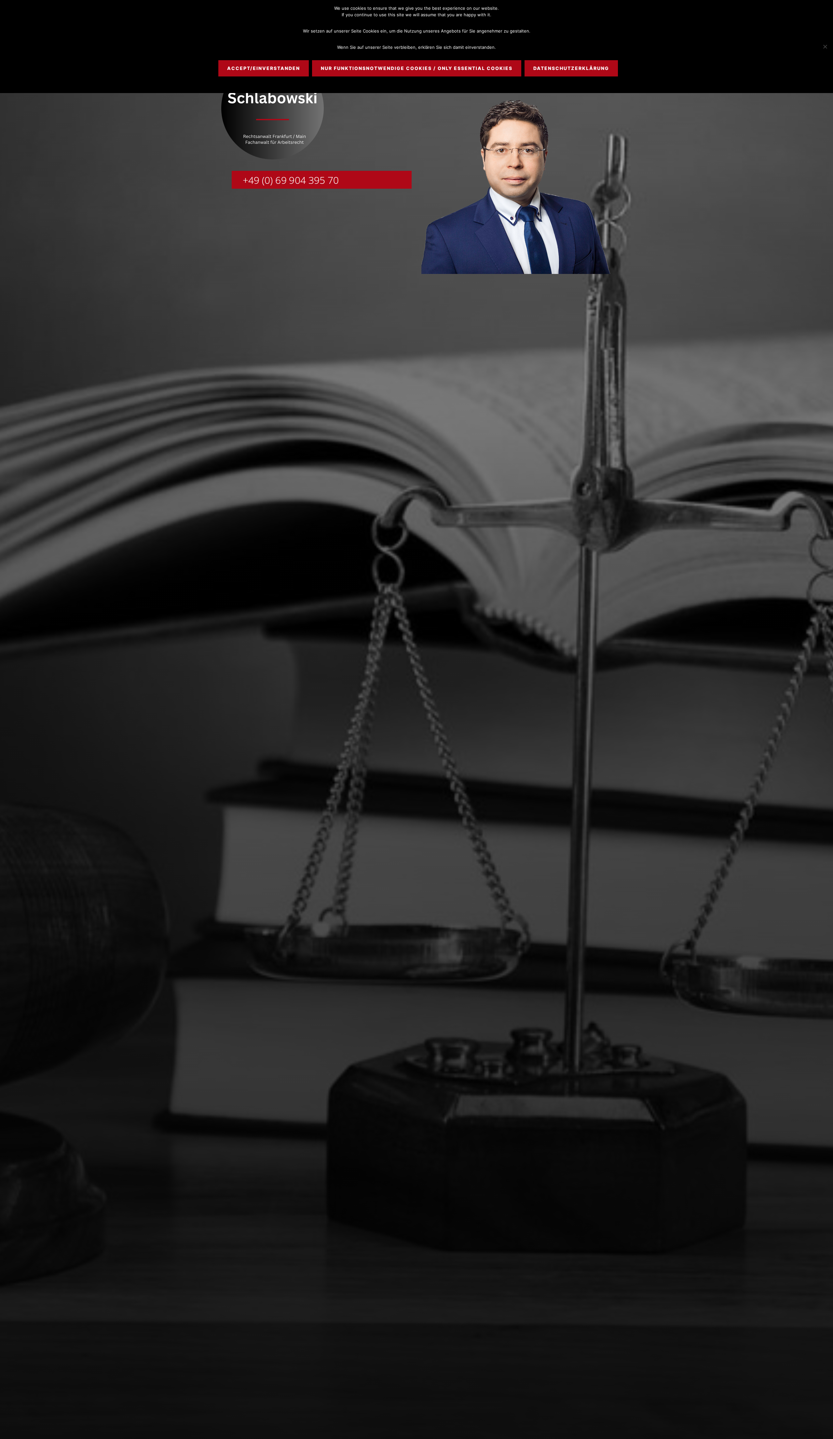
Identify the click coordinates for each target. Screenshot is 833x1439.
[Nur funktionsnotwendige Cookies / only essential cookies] (825, 46)
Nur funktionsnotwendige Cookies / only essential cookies (416, 68)
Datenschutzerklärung (571, 68)
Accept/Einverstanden (263, 68)
